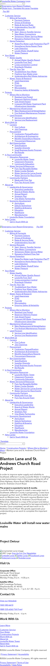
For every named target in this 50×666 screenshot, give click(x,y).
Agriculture (19, 203)
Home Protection (17, 41)
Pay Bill (6, 11)
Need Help (4, 643)
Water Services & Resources (22, 166)
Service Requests (17, 29)
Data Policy (17, 665)
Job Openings (21, 129)
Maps (2, 450)
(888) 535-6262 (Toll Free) (11, 609)
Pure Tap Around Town (24, 182)
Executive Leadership (24, 189)
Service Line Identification (26, 118)
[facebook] (36, 555)
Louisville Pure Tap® (23, 62)
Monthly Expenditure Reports (27, 138)
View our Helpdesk (8, 601)
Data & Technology (23, 205)
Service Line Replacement (26, 120)
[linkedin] (7, 555)
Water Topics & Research (21, 78)
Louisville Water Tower (24, 159)
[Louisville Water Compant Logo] (15, 1)
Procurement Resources (25, 141)
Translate (34, 8)
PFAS (17, 83)
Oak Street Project (23, 101)
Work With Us (11, 122)
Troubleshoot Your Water (26, 71)
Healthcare (19, 212)
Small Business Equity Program (28, 150)
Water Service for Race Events (28, 175)
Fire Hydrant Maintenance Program (30, 113)
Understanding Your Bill (25, 27)
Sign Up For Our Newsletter (24, 553)
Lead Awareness (22, 81)
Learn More (5, 625)
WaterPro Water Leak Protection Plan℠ (32, 44)
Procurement (15, 131)
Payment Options (22, 20)
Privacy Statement (9, 654)
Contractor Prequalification (26, 134)
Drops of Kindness (23, 22)
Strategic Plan (21, 196)
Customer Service (13, 15)
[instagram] (8, 558)
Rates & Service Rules (24, 25)
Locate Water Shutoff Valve (27, 51)
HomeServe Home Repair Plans (28, 46)
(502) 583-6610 (6, 605)
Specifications (21, 145)
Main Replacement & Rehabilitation (30, 111)
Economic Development (20, 201)
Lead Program (16, 115)
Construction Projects (16, 448)
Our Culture (20, 127)
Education (19, 210)
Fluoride (18, 85)
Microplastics (20, 88)
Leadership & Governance (21, 187)
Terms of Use (23, 662)
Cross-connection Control (26, 64)
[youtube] (23, 558)
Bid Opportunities (17, 143)
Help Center (10, 219)
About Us (9, 185)
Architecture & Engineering (26, 136)
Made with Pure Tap (23, 180)
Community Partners (19, 178)
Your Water (10, 55)
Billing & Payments (18, 18)
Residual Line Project (24, 97)
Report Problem (23, 6)
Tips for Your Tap (17, 69)
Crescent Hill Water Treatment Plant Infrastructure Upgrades (30, 105)
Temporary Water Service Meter (29, 36)
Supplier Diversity (22, 148)
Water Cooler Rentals (24, 171)
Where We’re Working (20, 94)
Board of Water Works (24, 192)
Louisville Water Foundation (22, 217)
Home (2, 448)
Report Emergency (25, 227)
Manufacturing (21, 215)
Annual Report (21, 194)
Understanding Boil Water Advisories (31, 76)
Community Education (24, 164)
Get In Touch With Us (19, 222)
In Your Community (13, 155)
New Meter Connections (25, 34)
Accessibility (23, 654)
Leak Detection (21, 48)
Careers (13, 125)
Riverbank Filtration (23, 67)
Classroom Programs (24, 161)
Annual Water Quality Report (27, 60)
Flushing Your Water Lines (26, 74)
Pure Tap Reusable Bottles (26, 168)
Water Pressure (21, 53)
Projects (8, 92)
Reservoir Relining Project (26, 99)
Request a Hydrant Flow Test (27, 39)
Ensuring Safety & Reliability (27, 90)
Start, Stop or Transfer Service (28, 32)
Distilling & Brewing (23, 208)
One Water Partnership (25, 198)
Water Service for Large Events (28, 173)
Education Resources (19, 157)
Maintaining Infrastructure (21, 108)
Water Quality (16, 58)
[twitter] (21, 555)
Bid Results (19, 152)
